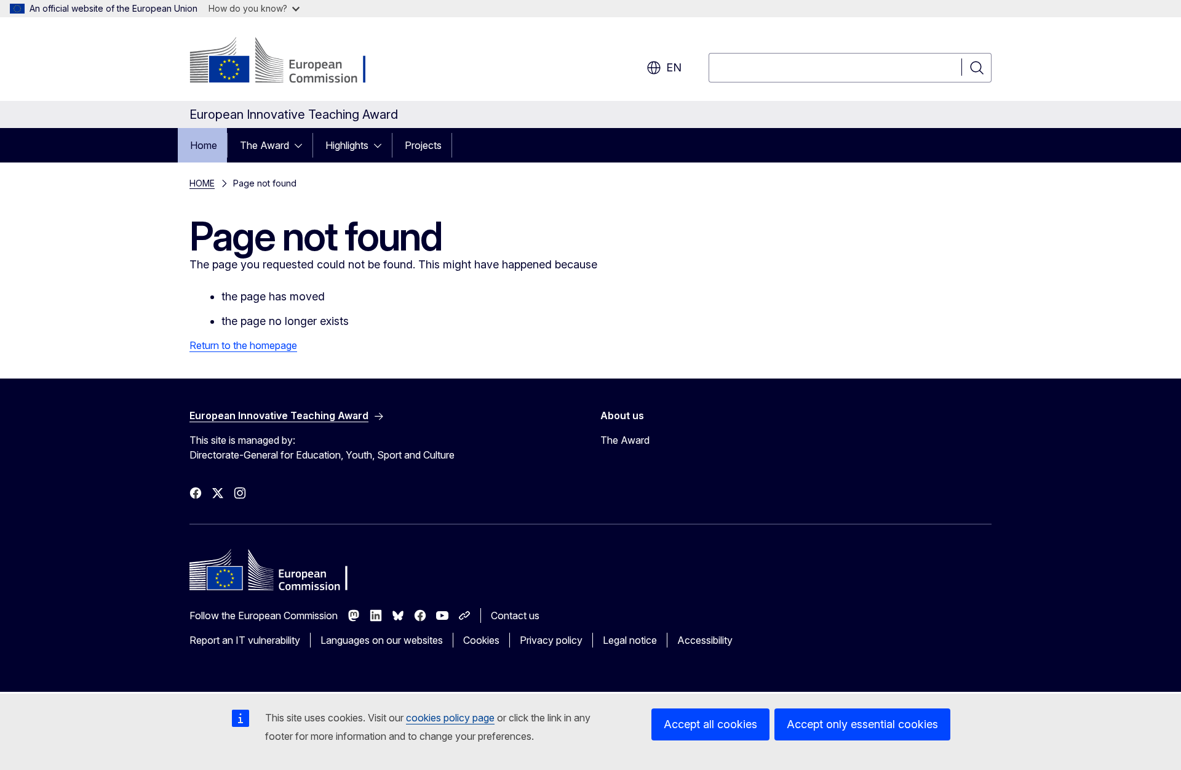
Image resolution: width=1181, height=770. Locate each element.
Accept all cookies (710, 724)
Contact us (515, 615)
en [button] (674, 67)
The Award (264, 145)
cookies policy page (450, 718)
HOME (202, 183)
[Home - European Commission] (288, 61)
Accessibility (705, 640)
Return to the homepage (243, 345)
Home (203, 145)
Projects (423, 145)
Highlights (346, 145)
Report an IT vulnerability (244, 640)
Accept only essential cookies (862, 724)
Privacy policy (551, 640)
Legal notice (630, 640)
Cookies (481, 640)
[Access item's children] (302, 145)
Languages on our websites (381, 640)
